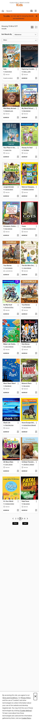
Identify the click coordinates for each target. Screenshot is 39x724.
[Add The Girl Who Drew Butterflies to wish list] (36, 275)
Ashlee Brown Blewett (29, 425)
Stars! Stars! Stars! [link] (9, 383)
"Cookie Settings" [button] (26, 711)
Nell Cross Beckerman (29, 229)
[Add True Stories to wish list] (18, 275)
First (15, 523)
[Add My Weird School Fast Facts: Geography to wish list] (36, 117)
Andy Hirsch (8, 71)
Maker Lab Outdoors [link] (10, 344)
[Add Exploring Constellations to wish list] (36, 78)
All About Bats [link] (8, 462)
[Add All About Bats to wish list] (18, 471)
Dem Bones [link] (26, 344)
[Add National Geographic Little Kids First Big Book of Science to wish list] (36, 196)
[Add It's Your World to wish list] (18, 510)
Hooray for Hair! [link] (27, 148)
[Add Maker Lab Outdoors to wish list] (18, 353)
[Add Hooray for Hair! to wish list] (36, 157)
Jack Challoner (9, 347)
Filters (5, 40)
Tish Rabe (26, 150)
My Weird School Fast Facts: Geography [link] (28, 108)
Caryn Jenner (8, 464)
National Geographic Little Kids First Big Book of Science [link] (28, 187)
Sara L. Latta (26, 71)
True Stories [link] (7, 266)
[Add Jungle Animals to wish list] (18, 196)
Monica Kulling (9, 307)
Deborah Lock (9, 111)
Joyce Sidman (27, 268)
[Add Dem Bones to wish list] (36, 353)
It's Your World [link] (8, 501)
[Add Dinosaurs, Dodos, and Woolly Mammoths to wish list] (18, 235)
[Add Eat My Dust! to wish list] (18, 314)
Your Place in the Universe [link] (10, 148)
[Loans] (31, 11)
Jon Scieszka (8, 268)
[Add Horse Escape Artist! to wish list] (36, 432)
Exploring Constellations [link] (28, 69)
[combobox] (15, 11)
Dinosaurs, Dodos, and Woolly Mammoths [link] (10, 226)
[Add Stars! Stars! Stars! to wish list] (18, 392)
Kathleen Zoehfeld (28, 189)
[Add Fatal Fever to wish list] (36, 510)
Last (25, 523)
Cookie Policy (26, 718)
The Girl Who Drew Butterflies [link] (28, 266)
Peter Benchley (9, 425)
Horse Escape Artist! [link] (28, 423)
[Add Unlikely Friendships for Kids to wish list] (36, 471)
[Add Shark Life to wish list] (18, 432)
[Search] (3, 11)
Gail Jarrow (26, 386)
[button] (32, 28)
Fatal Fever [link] (25, 501)
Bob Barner (8, 386)
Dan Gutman (26, 111)
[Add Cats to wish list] (18, 78)
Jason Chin (8, 150)
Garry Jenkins (27, 347)
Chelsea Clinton (9, 504)
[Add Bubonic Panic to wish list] (36, 392)
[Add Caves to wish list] (36, 235)
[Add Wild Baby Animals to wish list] (18, 117)
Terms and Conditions (10, 698)
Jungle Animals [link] (8, 187)
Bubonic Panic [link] (27, 383)
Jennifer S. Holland (28, 464)
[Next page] (27, 519)
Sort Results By (7, 34)
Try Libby (6, 16)
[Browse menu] (36, 11)
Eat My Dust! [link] (7, 305)
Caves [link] (24, 226)
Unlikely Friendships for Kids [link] (28, 462)
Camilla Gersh (9, 189)
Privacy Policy (25, 698)
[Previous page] (13, 519)
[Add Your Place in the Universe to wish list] (18, 157)
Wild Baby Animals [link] (9, 108)
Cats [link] (4, 69)
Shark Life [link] (6, 423)
